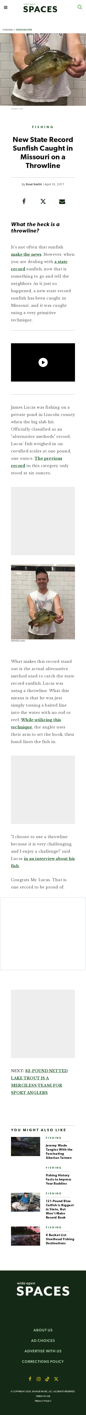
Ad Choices (43, 1340)
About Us (43, 1330)
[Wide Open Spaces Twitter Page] (56, 1379)
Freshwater (24, 29)
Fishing (8, 29)
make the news (26, 254)
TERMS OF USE (43, 1396)
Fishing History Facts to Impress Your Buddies (59, 1179)
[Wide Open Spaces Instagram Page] (38, 1379)
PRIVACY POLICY (43, 1401)
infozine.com (17, 109)
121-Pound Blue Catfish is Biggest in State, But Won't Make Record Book (60, 1209)
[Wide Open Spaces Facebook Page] (30, 1379)
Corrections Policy (43, 1361)
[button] (5, 7)
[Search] (79, 7)
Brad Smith (34, 184)
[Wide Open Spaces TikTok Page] (47, 1379)
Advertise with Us (43, 1351)
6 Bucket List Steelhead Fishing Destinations (60, 1239)
